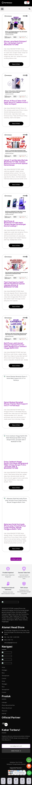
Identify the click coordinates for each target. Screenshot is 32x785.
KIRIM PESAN (15, 751)
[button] (2, 9)
